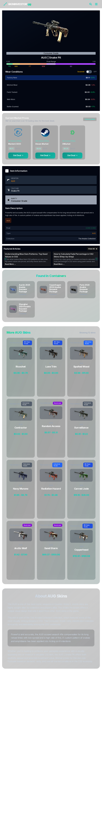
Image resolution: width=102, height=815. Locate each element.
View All (91, 249)
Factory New (90, 119)
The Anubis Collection (87, 239)
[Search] (90, 4)
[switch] (89, 71)
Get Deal (17, 155)
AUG (13, 181)
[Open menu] (96, 4)
